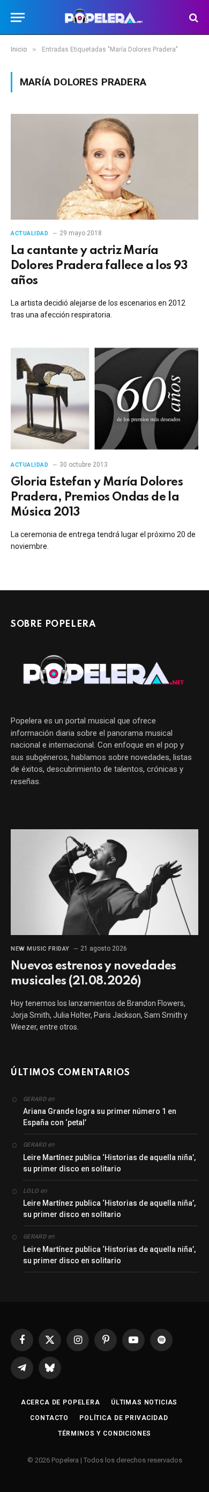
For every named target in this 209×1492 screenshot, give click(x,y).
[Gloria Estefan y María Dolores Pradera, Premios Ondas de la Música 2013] (104, 399)
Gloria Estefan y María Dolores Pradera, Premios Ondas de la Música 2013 (97, 497)
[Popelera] (104, 17)
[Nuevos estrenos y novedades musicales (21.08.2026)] (104, 882)
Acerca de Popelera (60, 1402)
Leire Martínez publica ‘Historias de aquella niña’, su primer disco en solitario (109, 1163)
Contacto (49, 1418)
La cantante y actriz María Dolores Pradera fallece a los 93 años (99, 266)
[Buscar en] (192, 17)
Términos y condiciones (104, 1433)
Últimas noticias (144, 1402)
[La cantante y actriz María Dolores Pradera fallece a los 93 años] (104, 167)
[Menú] (18, 17)
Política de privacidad (123, 1418)
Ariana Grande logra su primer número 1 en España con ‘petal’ (99, 1117)
